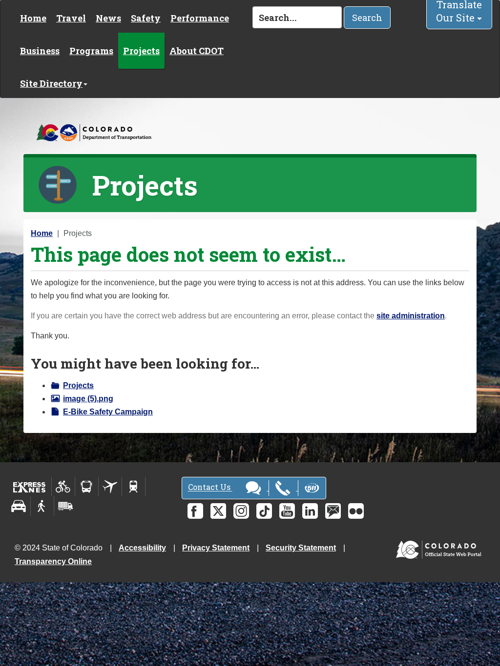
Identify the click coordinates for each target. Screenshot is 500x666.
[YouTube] (287, 511)
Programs (91, 51)
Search (367, 17)
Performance (199, 18)
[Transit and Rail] (87, 486)
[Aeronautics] (110, 486)
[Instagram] (241, 511)
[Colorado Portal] (440, 547)
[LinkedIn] (310, 511)
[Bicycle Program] (63, 486)
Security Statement (301, 548)
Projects (141, 51)
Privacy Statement (216, 548)
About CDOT (196, 51)
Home (33, 18)
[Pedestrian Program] (42, 506)
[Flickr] (356, 511)
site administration (410, 316)
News (108, 18)
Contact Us (210, 487)
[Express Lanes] (29, 486)
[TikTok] (264, 511)
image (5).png (88, 398)
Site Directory (51, 83)
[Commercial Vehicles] (65, 506)
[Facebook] (195, 511)
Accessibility (142, 548)
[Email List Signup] (333, 511)
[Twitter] (218, 511)
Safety (146, 18)
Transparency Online (53, 561)
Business (40, 51)
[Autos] (19, 506)
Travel (71, 18)
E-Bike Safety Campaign (108, 412)
